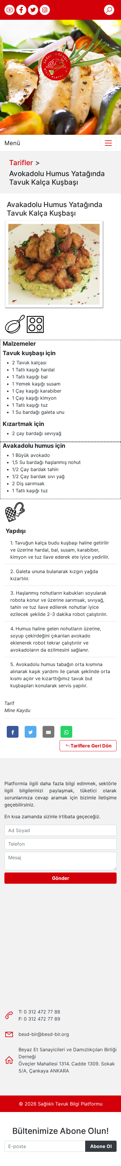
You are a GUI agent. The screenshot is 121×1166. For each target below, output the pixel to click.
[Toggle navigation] (108, 143)
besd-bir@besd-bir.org (44, 1034)
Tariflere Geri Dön (91, 746)
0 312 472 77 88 (42, 1012)
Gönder (60, 878)
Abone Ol (101, 1146)
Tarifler (21, 162)
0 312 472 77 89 (42, 1019)
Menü (12, 143)
